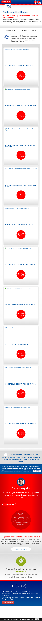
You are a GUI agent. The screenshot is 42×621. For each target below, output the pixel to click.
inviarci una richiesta (22, 521)
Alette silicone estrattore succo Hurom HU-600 (20, 304)
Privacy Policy (29, 597)
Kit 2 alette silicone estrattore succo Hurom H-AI (20, 384)
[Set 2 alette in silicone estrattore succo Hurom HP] (21, 95)
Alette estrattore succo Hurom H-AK (16, 344)
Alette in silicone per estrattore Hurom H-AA (19, 66)
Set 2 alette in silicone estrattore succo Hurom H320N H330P (20, 146)
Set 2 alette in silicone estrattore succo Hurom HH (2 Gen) (21, 185)
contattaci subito (15, 457)
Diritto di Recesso (8, 602)
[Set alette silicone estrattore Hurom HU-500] (21, 215)
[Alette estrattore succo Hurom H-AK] (21, 334)
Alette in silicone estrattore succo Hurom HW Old (20, 424)
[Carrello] (39, 2)
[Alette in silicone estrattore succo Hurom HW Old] (21, 414)
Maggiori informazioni (21, 549)
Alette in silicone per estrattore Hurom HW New (20, 264)
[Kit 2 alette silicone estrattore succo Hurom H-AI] (21, 374)
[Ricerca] (35, 2)
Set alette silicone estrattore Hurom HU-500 (19, 225)
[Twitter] (23, 586)
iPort (11, 599)
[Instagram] (18, 586)
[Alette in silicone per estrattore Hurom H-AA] (21, 56)
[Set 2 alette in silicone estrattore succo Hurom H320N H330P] (21, 135)
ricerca (37, 471)
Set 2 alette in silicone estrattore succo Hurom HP (21, 105)
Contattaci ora (6, 2)
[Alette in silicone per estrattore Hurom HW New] (21, 255)
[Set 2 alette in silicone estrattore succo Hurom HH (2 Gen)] (21, 175)
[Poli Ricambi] (8, 6)
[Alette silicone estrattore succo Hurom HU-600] (21, 294)
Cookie (37, 597)
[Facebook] (12, 586)
